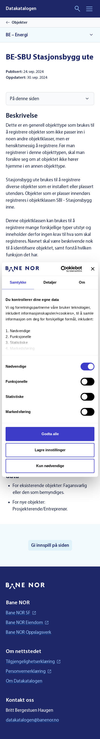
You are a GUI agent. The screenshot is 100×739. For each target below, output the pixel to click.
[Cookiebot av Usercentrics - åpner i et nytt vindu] (62, 269)
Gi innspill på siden (50, 545)
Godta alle (50, 434)
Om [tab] (82, 282)
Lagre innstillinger (50, 450)
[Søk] (78, 9)
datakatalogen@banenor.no (32, 720)
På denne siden (24, 98)
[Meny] (89, 9)
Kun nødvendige (50, 466)
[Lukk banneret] (92, 269)
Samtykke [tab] (18, 282)
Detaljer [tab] (50, 282)
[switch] (87, 381)
